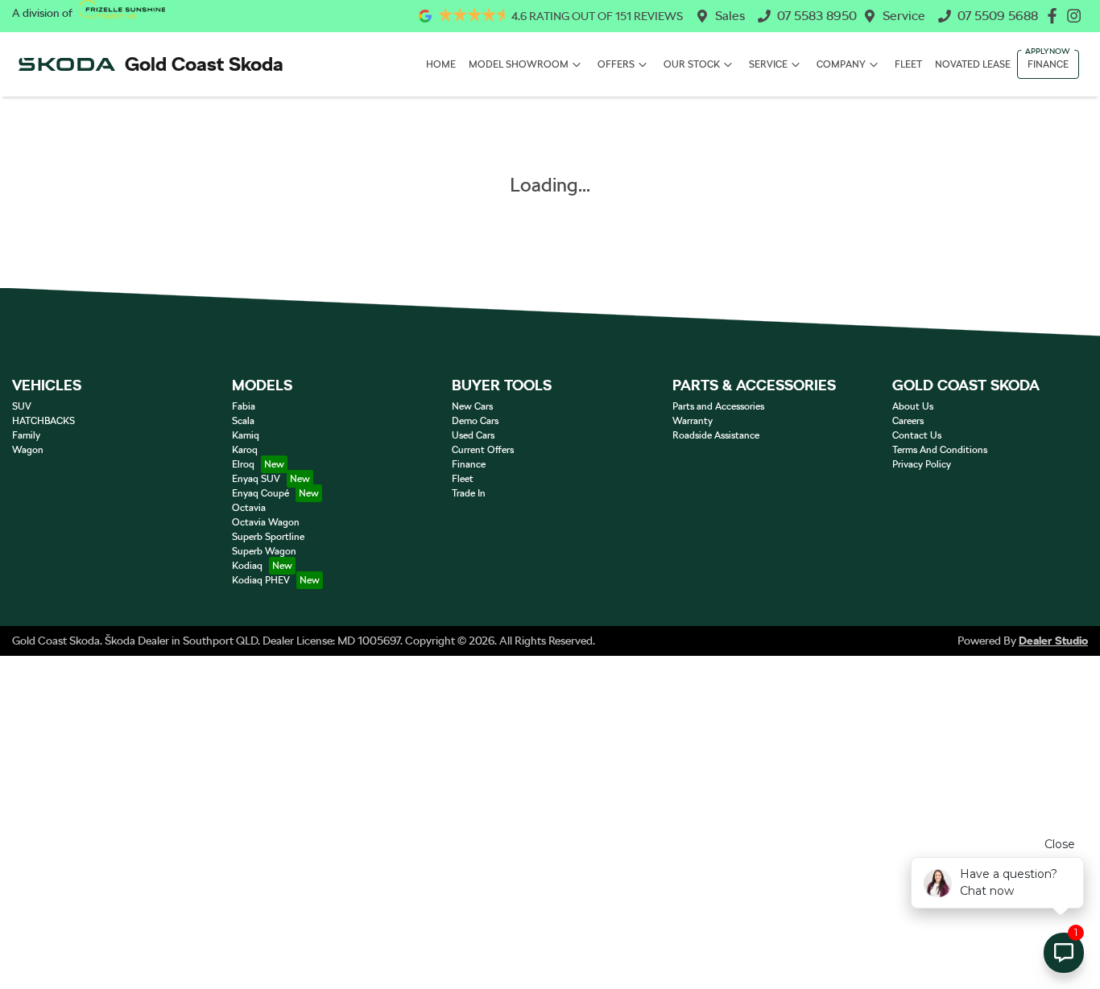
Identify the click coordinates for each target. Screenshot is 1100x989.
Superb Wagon (264, 551)
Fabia (243, 406)
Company (841, 64)
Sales (730, 15)
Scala (243, 421)
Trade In (469, 493)
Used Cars (473, 435)
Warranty (692, 421)
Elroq (243, 464)
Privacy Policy (921, 464)
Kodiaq (247, 565)
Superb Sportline (268, 536)
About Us (912, 406)
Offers (616, 64)
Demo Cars (475, 421)
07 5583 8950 (817, 15)
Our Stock (692, 64)
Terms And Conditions (939, 449)
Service (904, 15)
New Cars (472, 406)
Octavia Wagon (266, 522)
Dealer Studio (1053, 640)
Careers (908, 421)
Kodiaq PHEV (261, 580)
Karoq (245, 449)
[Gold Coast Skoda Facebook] (1055, 15)
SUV (21, 406)
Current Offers (483, 449)
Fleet (908, 64)
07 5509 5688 (997, 15)
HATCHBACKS (43, 421)
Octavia (249, 507)
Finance (1048, 64)
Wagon (27, 449)
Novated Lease (973, 64)
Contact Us (916, 435)
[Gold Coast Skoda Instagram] (1077, 15)
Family (26, 435)
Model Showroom (519, 64)
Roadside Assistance (715, 435)
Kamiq (245, 435)
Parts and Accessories (718, 406)
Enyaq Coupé (260, 493)
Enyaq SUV (256, 478)
